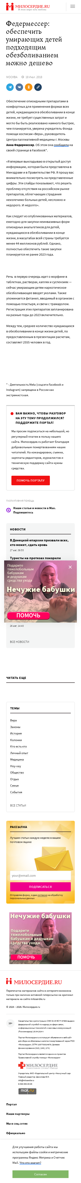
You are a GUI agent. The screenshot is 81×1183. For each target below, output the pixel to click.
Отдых (14, 779)
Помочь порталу (31, 480)
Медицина (17, 759)
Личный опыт (19, 753)
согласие (42, 895)
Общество (17, 772)
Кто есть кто (18, 746)
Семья (14, 785)
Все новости (19, 642)
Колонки (16, 740)
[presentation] (40, 875)
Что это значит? (30, 1163)
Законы (15, 727)
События (16, 792)
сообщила (61, 145)
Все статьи (18, 805)
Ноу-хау (15, 766)
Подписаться (40, 887)
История (16, 733)
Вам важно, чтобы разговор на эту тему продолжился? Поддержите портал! (41, 418)
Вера (13, 720)
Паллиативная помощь (20, 500)
